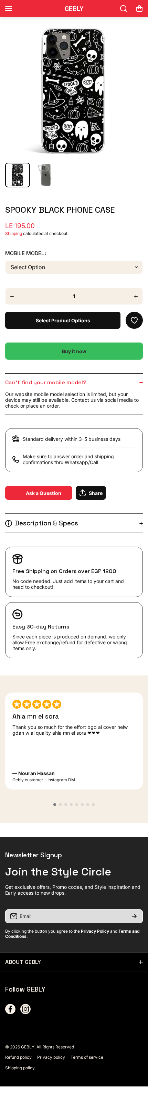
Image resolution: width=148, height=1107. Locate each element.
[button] (139, 8)
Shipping (13, 233)
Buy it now (74, 351)
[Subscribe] (134, 916)
